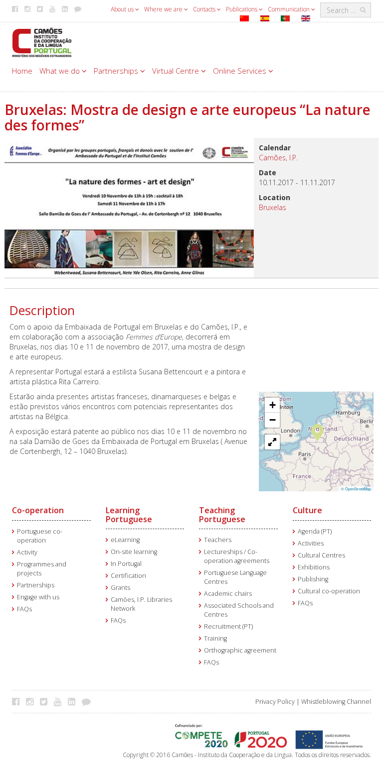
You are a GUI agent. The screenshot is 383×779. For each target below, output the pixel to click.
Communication (289, 9)
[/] (42, 41)
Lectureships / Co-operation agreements (236, 556)
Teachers (217, 540)
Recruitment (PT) (228, 626)
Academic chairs (228, 593)
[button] (317, 431)
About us (123, 9)
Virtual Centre (176, 71)
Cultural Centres (321, 555)
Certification (128, 575)
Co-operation (38, 510)
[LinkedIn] (74, 701)
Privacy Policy (275, 701)
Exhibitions (314, 567)
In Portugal (126, 563)
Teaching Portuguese (222, 515)
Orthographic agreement (240, 650)
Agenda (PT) (315, 531)
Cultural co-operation (329, 591)
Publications (242, 9)
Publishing (313, 579)
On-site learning (134, 552)
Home (22, 71)
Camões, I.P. (278, 157)
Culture (307, 510)
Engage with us (38, 597)
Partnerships (117, 71)
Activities (311, 543)
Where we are (164, 9)
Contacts (205, 9)
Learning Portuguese (129, 515)
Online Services (240, 71)
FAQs (24, 609)
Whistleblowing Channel (336, 701)
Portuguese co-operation (39, 536)
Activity (27, 552)
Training (215, 638)
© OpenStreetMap (356, 488)
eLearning (125, 540)
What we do (60, 71)
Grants (120, 587)
